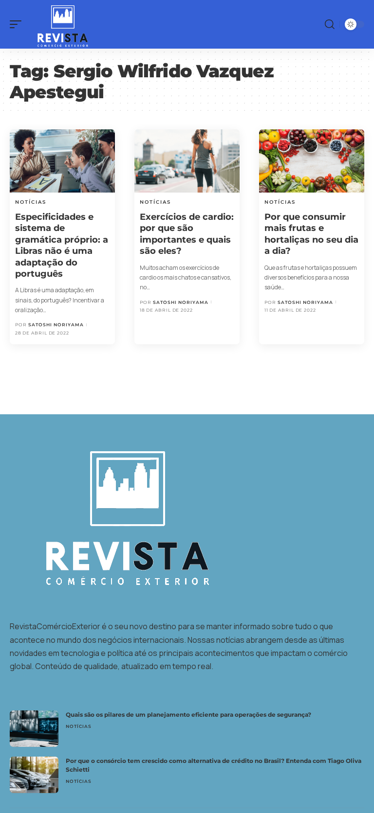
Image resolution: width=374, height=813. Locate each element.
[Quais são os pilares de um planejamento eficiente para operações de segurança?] (34, 728)
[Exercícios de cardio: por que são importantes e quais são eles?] (187, 161)
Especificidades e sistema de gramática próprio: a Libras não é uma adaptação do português (61, 245)
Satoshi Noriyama (56, 324)
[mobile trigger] (18, 24)
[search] (329, 24)
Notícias (30, 202)
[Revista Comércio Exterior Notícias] (57, 24)
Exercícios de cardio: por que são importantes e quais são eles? (187, 234)
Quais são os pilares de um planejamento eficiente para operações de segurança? (188, 714)
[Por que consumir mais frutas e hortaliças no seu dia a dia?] (311, 161)
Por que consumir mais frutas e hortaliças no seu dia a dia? (311, 234)
